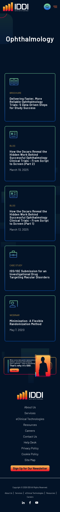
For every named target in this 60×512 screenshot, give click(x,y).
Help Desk (30, 442)
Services (30, 413)
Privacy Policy (30, 448)
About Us (30, 407)
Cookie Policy (30, 454)
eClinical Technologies (30, 419)
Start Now (14, 370)
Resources (30, 424)
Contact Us (30, 436)
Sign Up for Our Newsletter (30, 468)
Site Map (30, 460)
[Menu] (55, 7)
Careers (30, 430)
